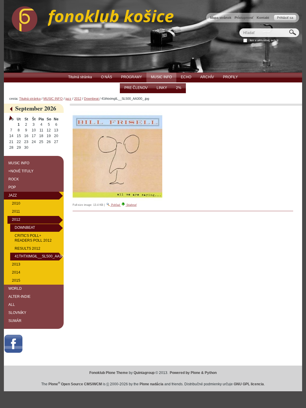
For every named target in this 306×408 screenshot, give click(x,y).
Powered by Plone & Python (193, 373)
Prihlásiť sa (285, 17)
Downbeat (92, 98)
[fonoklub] (89, 17)
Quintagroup (144, 373)
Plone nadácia (151, 384)
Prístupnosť (244, 17)
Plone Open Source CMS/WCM (75, 384)
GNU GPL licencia (249, 384)
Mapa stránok (220, 17)
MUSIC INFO (53, 98)
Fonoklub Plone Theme (108, 373)
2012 (77, 98)
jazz (68, 98)
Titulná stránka (30, 98)
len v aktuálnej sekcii (264, 40)
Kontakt (263, 17)
